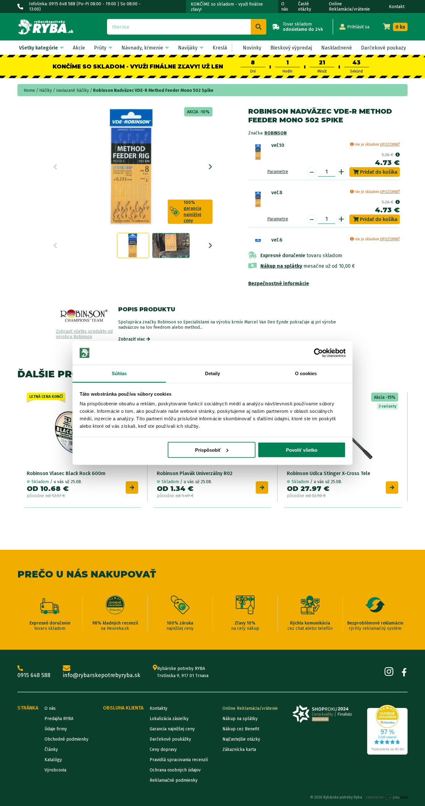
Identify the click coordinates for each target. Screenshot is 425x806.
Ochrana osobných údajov (175, 770)
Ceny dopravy (163, 749)
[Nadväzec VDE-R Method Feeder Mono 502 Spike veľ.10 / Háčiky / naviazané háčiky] (258, 152)
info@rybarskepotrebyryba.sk (101, 675)
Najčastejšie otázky (241, 739)
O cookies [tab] (306, 373)
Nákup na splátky (281, 266)
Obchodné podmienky (66, 739)
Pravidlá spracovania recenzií (179, 759)
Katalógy (53, 759)
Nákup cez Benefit (240, 729)
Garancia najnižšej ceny (172, 729)
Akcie (79, 48)
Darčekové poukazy (383, 48)
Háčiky (45, 90)
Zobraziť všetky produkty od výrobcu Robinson (84, 334)
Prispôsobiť (208, 449)
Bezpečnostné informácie (278, 283)
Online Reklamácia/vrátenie (349, 6)
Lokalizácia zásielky (169, 718)
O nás (284, 6)
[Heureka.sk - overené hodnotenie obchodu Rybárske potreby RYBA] (387, 730)
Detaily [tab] (212, 373)
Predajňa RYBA (58, 718)
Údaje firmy (55, 729)
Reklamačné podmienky (174, 780)
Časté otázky (304, 6)
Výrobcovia (55, 770)
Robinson (275, 133)
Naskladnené (336, 48)
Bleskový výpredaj (291, 48)
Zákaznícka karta (239, 749)
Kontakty (158, 708)
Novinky (252, 48)
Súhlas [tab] (119, 373)
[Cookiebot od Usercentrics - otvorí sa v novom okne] (318, 353)
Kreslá (220, 48)
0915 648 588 (33, 675)
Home (29, 90)
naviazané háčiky (72, 90)
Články (51, 749)
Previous (55, 167)
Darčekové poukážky (170, 739)
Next (210, 167)
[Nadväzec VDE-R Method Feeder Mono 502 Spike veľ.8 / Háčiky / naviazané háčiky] (258, 199)
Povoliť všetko (301, 449)
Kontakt (396, 6)
